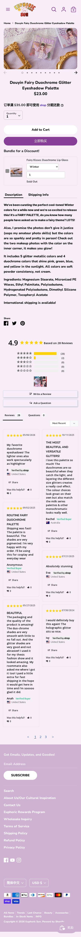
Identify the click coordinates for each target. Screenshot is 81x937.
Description (13, 195)
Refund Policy (14, 840)
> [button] (53, 737)
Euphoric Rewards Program (24, 812)
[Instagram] (19, 860)
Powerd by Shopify (53, 921)
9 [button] (59, 72)
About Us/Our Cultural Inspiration (30, 798)
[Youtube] (12, 860)
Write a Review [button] (42, 394)
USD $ (37, 883)
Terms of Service (16, 826)
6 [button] (45, 72)
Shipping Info (38, 195)
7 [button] (49, 72)
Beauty (48, 912)
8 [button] (54, 72)
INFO (38, 916)
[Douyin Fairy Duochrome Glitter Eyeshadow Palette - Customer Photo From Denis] (40, 382)
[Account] (63, 8)
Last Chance (34, 912)
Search (9, 791)
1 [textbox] (7, 116)
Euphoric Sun (33, 921)
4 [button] (36, 72)
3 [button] (31, 72)
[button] (29, 489)
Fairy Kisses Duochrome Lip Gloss (47, 160)
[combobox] (13, 115)
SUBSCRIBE (20, 775)
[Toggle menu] (8, 9)
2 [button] (27, 72)
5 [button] (40, 72)
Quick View (16, 175)
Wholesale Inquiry (18, 819)
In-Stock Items (24, 916)
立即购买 (40, 141)
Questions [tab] (34, 415)
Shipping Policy (15, 833)
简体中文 (13, 883)
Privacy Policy (14, 847)
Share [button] (14, 482)
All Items (9, 912)
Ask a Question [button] (42, 403)
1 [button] (22, 73)
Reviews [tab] (10, 415)
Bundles (8, 916)
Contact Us (12, 805)
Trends (21, 912)
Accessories (61, 912)
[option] (40, 48)
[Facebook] (6, 860)
